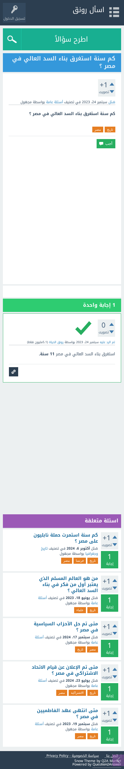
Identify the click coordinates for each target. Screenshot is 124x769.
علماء (80, 610)
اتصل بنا (112, 756)
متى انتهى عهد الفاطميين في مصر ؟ (67, 713)
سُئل (111, 102)
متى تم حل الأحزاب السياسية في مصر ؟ (66, 627)
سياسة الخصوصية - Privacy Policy (72, 756)
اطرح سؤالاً (71, 39)
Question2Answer (107, 764)
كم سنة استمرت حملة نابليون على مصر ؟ (65, 538)
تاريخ (110, 129)
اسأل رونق (88, 9)
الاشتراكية (77, 692)
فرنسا (80, 560)
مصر (98, 129)
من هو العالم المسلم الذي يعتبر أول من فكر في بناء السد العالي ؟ (68, 584)
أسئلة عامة (54, 102)
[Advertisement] (62, 216)
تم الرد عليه (107, 342)
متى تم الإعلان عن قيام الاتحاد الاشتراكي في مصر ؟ (65, 670)
